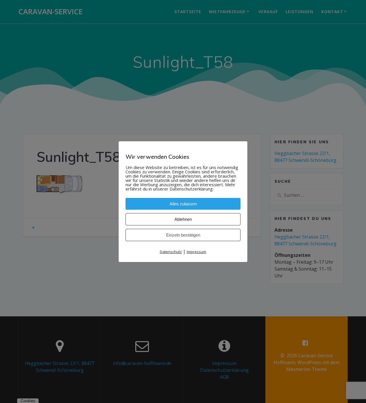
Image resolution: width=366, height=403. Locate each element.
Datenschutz (171, 251)
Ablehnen (183, 219)
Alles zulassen (183, 203)
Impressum (196, 251)
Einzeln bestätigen (183, 235)
